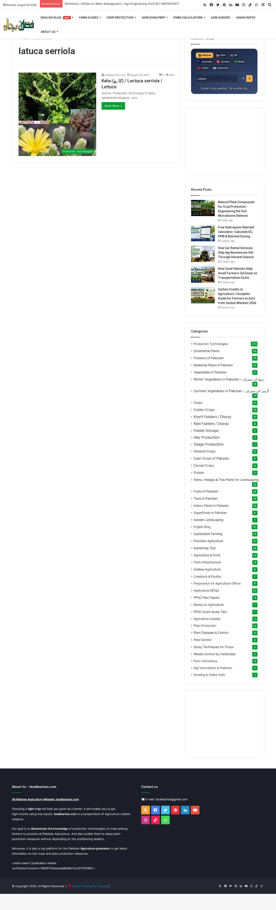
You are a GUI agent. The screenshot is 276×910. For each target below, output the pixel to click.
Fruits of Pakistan (206, 491)
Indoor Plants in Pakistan (211, 505)
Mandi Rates (245, 17)
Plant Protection (205, 625)
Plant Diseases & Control (211, 632)
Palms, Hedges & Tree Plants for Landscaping (226, 479)
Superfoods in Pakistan (210, 512)
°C (249, 78)
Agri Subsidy (220, 17)
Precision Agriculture (208, 541)
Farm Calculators (187, 17)
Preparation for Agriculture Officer (217, 583)
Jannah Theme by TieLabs (89, 886)
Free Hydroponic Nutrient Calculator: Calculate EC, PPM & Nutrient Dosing (236, 232)
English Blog (55, 17)
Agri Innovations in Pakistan (213, 668)
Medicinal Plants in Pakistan (213, 365)
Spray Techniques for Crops (214, 647)
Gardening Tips (204, 548)
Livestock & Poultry (207, 576)
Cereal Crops (204, 465)
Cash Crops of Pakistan (211, 458)
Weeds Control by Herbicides (214, 654)
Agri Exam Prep (153, 17)
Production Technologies (211, 344)
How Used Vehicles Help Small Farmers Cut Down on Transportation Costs (237, 273)
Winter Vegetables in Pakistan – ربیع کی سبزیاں (229, 379)
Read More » (113, 106)
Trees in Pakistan (206, 498)
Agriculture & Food (207, 555)
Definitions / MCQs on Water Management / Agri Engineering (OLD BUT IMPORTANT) (122, 3)
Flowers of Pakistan (209, 358)
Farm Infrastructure (207, 562)
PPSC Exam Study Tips (210, 612)
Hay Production (207, 437)
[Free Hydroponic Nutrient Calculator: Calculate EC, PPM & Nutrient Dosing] (203, 233)
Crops (198, 402)
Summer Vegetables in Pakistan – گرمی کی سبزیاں (231, 391)
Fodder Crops (204, 410)
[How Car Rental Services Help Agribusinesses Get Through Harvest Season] (203, 254)
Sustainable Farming (208, 534)
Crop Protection (120, 17)
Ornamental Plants (207, 351)
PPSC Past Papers (207, 597)
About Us (48, 31)
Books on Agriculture (209, 604)
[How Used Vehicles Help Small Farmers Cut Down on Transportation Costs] (203, 274)
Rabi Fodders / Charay (211, 424)
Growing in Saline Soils (209, 674)
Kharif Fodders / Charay (212, 417)
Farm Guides (88, 17)
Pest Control (202, 640)
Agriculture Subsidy (207, 618)
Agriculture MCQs (206, 590)
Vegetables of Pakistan (210, 372)
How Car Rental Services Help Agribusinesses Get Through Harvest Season (236, 252)
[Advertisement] (224, 141)
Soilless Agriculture (207, 569)
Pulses (199, 473)
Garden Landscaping (208, 520)
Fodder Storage (206, 431)
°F (243, 78)
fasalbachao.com (115, 74)
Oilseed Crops (204, 451)
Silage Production (209, 444)
